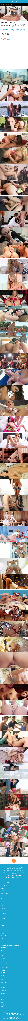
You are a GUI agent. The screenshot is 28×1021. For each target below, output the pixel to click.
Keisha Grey (3, 911)
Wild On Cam (10, 40)
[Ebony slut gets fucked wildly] (14, 581)
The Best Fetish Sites (4, 968)
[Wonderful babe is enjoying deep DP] (14, 849)
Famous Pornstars (4, 967)
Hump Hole (3, 970)
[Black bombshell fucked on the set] (14, 503)
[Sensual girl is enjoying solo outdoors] (14, 660)
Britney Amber (3, 908)
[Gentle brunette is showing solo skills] (14, 455)
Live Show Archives (22, 30)
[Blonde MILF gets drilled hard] (14, 629)
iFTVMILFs (3, 975)
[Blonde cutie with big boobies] (14, 282)
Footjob (6, 32)
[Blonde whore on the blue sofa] (14, 377)
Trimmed (23, 29)
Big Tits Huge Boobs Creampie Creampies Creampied (10, 945)
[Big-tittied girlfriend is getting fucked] (14, 692)
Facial (2, 928)
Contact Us (3, 1006)
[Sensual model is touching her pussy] (14, 440)
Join (15, 40)
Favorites (2, 1002)
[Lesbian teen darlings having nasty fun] (14, 676)
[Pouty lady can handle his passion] (14, 77)
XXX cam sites (3, 987)
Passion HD (3, 898)
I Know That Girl (6, 4)
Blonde (2, 938)
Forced (2, 956)
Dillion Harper (3, 910)
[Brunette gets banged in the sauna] (14, 518)
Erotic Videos (3, 965)
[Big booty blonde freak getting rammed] (14, 644)
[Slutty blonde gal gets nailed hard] (14, 818)
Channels (2, 997)
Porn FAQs (3, 989)
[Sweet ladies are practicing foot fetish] (14, 613)
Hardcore (3, 30)
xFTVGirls (2, 979)
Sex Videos (3, 977)
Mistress (2, 952)
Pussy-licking (3, 932)
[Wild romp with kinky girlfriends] (14, 156)
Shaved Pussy (3, 936)
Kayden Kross (3, 953)
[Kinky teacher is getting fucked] (14, 834)
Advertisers (3, 1004)
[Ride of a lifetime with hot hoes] (14, 109)
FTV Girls (2, 899)
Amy (2, 960)
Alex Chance (5, 28)
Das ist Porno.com (4, 973)
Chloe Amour (3, 915)
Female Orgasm (4, 947)
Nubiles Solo (3, 958)
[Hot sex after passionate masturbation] (14, 739)
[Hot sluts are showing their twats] (14, 345)
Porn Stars (3, 999)
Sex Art (2, 950)
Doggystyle (3, 930)
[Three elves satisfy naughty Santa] (14, 597)
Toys (6, 30)
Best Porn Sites (3, 990)
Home (2, 996)
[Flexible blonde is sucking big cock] (14, 266)
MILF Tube (3, 972)
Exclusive (15, 30)
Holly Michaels (3, 905)
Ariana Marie (3, 916)
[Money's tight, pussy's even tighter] (14, 172)
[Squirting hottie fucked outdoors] (14, 124)
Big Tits (9, 29)
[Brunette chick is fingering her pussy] (14, 471)
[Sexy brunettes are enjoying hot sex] (14, 392)
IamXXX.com (3, 980)
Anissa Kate (3, 920)
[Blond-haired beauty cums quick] (14, 408)
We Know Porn (3, 982)
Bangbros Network (4, 893)
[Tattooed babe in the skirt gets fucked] (14, 187)
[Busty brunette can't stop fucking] (14, 219)
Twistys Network (4, 896)
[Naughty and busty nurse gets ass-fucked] (14, 534)
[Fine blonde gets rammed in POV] (14, 566)
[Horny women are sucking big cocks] (14, 361)
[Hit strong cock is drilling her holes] (14, 707)
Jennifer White (3, 907)
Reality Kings (3, 886)
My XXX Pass (3, 888)
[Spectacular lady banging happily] (14, 140)
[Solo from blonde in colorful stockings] (14, 298)
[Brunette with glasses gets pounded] (14, 235)
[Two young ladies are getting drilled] (14, 723)
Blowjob (12, 29)
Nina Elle (2, 955)
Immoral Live (3, 895)
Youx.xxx (13, 4)
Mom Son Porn (3, 984)
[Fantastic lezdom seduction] (14, 755)
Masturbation (18, 29)
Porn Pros (2, 891)
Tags (2, 1001)
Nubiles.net (3, 890)
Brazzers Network (4, 885)
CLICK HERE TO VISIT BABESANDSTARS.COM (14, 877)
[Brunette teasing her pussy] (14, 314)
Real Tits (2, 32)
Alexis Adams (3, 913)
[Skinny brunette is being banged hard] (14, 424)
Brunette (5, 29)
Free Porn (2, 985)
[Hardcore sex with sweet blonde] (14, 786)
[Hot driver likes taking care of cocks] (14, 770)
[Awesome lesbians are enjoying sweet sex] (14, 802)
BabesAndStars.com (9, 870)
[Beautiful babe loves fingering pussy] (14, 487)
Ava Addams (3, 918)
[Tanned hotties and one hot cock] (14, 250)
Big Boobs (3, 948)
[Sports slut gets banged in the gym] (14, 550)
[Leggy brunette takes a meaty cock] (14, 203)
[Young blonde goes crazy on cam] (14, 329)
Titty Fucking (10, 30)
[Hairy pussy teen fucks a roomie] (14, 93)
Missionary (3, 940)
